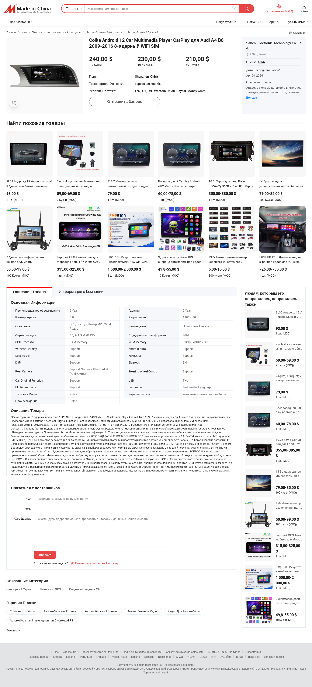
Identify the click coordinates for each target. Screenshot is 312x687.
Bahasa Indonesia (274, 656)
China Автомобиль (22, 611)
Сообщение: (23, 518)
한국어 (191, 656)
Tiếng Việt (254, 656)
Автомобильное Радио (143, 611)
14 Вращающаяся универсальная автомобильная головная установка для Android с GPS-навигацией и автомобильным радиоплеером (289, 473)
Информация (253, 651)
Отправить (45, 555)
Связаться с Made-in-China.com (185, 651)
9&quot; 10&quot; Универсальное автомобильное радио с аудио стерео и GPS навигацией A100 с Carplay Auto (289, 378)
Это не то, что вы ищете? (51, 563)
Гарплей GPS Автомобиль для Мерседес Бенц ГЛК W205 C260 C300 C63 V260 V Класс (289, 537)
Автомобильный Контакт (101, 611)
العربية (179, 656)
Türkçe (239, 656)
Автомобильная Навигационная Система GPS (41, 620)
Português (86, 656)
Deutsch (149, 656)
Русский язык (119, 656)
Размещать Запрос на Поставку (95, 563)
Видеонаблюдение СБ (84, 589)
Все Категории (20, 22)
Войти (303, 11)
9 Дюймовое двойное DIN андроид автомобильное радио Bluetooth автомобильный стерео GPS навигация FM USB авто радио (289, 601)
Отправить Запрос (124, 101)
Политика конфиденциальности (142, 651)
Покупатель (224, 22)
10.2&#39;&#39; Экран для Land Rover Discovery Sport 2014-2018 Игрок (289, 442)
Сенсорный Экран (18, 589)
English (57, 656)
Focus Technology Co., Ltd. (152, 664)
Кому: (28, 509)
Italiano (135, 656)
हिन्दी (213, 656)
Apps (272, 22)
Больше (251, 97)
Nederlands (164, 656)
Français (101, 656)
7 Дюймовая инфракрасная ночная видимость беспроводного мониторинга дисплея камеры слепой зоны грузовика (289, 505)
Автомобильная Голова (60, 611)
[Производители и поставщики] (27, 8)
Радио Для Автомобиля (183, 611)
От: (29, 499)
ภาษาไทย (226, 656)
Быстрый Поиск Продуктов (224, 651)
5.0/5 (261, 62)
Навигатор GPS (50, 589)
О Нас (55, 651)
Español (71, 656)
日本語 (203, 656)
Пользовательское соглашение (99, 651)
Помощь (253, 22)
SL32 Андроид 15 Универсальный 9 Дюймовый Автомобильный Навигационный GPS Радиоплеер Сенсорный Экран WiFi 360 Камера (289, 314)
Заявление (69, 651)
